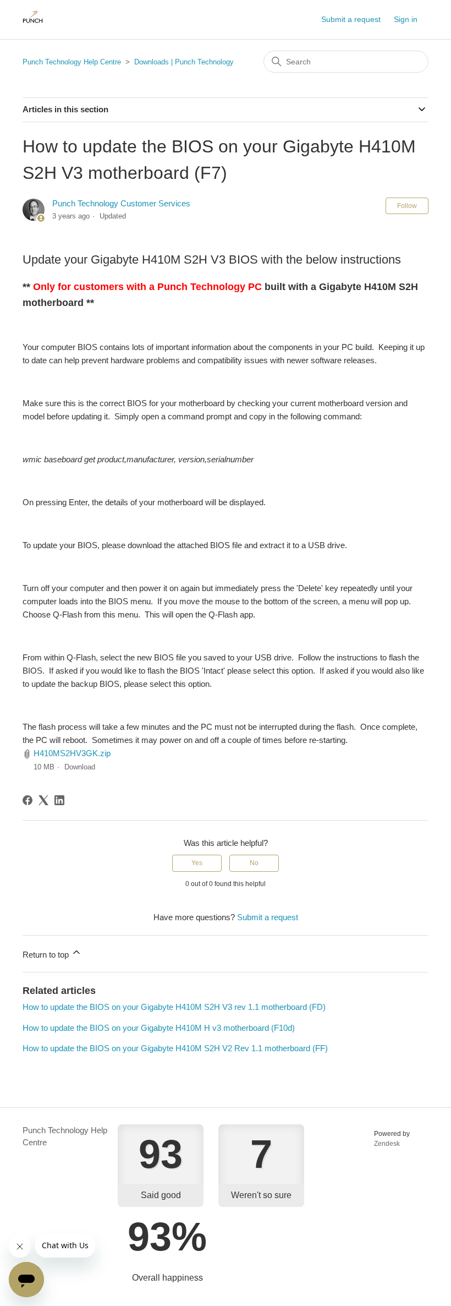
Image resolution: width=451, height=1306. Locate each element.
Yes (196, 863)
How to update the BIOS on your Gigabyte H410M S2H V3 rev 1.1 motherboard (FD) (174, 1007)
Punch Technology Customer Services (121, 203)
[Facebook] (27, 800)
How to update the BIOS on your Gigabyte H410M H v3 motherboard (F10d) (159, 1027)
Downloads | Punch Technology (184, 62)
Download (79, 767)
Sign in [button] (405, 19)
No (254, 863)
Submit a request (351, 19)
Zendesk (387, 1143)
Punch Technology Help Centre (72, 62)
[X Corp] (43, 800)
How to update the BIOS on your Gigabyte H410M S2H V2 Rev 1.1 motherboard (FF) (175, 1048)
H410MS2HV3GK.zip (72, 753)
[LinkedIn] (59, 800)
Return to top (47, 954)
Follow (407, 206)
